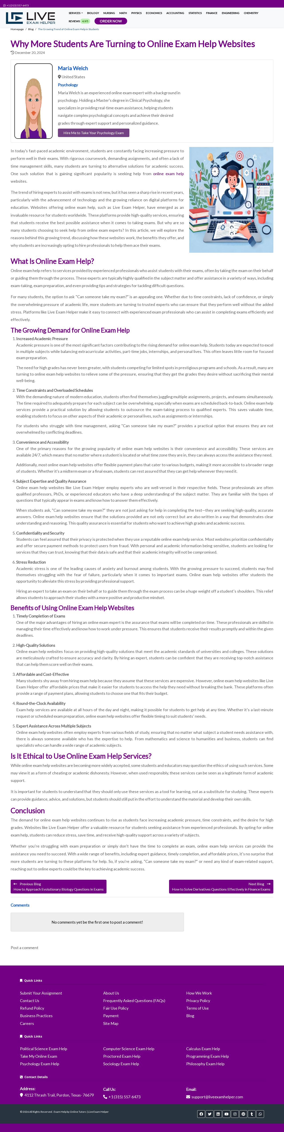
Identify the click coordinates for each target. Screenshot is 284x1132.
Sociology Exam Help (121, 1063)
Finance (211, 13)
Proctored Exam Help (121, 1056)
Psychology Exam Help (39, 1063)
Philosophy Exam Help (205, 1063)
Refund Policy (32, 1008)
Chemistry (251, 13)
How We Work (199, 993)
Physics (136, 13)
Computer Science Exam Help (128, 1048)
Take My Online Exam (38, 1056)
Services (75, 13)
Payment (111, 1015)
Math (123, 13)
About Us (111, 993)
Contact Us (29, 1000)
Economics (154, 13)
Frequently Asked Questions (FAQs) (134, 1000)
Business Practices (36, 1015)
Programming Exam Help (207, 1056)
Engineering (230, 13)
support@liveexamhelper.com (217, 1096)
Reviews (78, 21)
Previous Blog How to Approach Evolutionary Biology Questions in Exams (59, 886)
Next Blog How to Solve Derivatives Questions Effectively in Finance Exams (221, 886)
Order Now (111, 21)
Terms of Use (197, 1008)
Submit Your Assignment (41, 993)
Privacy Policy (198, 1000)
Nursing (109, 13)
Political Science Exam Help (43, 1048)
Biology (93, 13)
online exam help (168, 173)
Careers (27, 1023)
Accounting (175, 13)
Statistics (195, 13)
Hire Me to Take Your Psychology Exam (93, 133)
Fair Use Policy (115, 1008)
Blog (190, 1015)
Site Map (110, 1023)
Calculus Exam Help (203, 1048)
